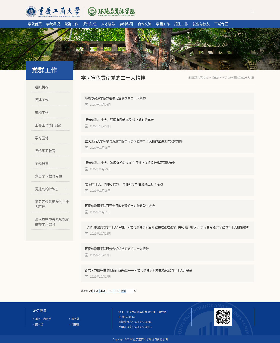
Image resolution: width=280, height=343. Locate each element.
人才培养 (108, 24)
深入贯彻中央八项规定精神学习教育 (52, 222)
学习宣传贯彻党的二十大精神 (52, 204)
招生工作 (181, 24)
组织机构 (42, 87)
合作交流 (144, 24)
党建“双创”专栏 (46, 189)
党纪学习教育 (45, 151)
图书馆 (38, 324)
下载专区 (221, 24)
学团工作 (163, 24)
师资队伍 (90, 24)
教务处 (74, 318)
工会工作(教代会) (48, 125)
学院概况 (53, 24)
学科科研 (126, 24)
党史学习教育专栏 (48, 176)
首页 (95, 291)
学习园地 (42, 138)
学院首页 (35, 24)
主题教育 (42, 164)
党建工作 (42, 100)
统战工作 (42, 113)
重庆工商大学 (42, 318)
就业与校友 (201, 24)
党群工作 (71, 24)
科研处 (74, 324)
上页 (102, 291)
